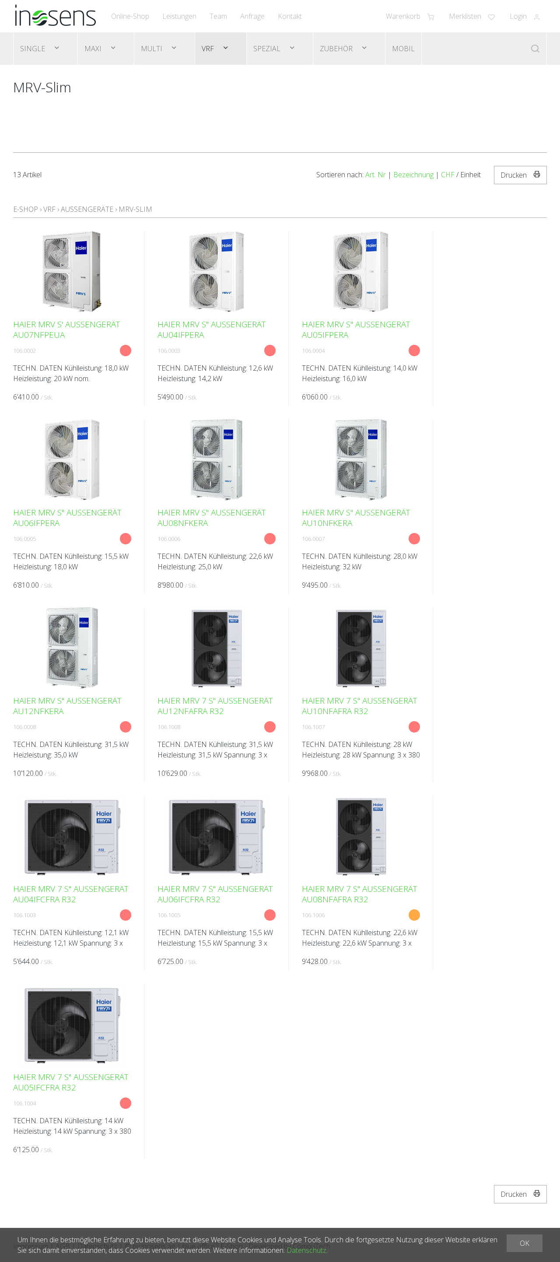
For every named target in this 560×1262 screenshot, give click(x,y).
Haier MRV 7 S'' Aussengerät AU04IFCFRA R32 (71, 894)
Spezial (267, 48)
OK (524, 1243)
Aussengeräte (87, 209)
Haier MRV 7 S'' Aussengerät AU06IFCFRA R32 (215, 894)
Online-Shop (130, 16)
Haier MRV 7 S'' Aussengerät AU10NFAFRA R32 (359, 706)
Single (33, 48)
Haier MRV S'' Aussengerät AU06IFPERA (67, 518)
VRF (209, 48)
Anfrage (252, 16)
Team (218, 16)
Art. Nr (375, 174)
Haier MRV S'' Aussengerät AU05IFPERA (356, 329)
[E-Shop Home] (55, 16)
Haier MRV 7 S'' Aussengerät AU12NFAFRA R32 (215, 706)
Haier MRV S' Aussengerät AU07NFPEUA (66, 329)
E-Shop (25, 209)
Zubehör (337, 48)
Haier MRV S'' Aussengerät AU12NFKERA (67, 706)
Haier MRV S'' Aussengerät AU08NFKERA (212, 518)
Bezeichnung (413, 174)
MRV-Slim (135, 209)
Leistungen (179, 16)
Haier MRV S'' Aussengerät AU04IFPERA (212, 329)
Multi (152, 48)
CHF (448, 174)
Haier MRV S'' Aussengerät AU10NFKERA (356, 518)
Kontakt (290, 16)
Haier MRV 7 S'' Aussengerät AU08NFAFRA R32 (359, 894)
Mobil (403, 48)
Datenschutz (306, 1250)
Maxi (93, 48)
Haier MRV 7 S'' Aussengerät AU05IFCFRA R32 (71, 1082)
